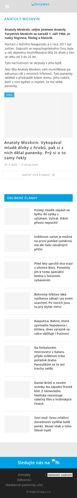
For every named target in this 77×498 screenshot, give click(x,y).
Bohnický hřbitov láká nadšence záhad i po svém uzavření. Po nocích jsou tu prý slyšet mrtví (53, 300)
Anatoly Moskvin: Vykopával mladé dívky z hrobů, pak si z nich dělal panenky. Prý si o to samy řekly (35, 150)
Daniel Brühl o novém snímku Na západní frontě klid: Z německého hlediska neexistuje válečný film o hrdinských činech (53, 393)
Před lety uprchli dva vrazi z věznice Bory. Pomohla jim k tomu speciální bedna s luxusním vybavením (53, 271)
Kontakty (24, 475)
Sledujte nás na (35, 462)
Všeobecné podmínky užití (24, 485)
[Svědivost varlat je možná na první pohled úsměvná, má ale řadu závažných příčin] (17, 243)
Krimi (9, 94)
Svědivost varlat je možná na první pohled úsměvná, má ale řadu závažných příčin (53, 243)
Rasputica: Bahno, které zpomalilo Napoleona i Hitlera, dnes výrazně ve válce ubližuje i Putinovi (52, 327)
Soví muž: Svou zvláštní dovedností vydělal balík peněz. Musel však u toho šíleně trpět (53, 424)
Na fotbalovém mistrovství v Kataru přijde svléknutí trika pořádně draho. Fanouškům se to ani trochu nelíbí (49, 358)
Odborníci (24, 480)
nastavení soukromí (60, 474)
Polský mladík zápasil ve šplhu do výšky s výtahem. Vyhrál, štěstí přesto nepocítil (52, 216)
